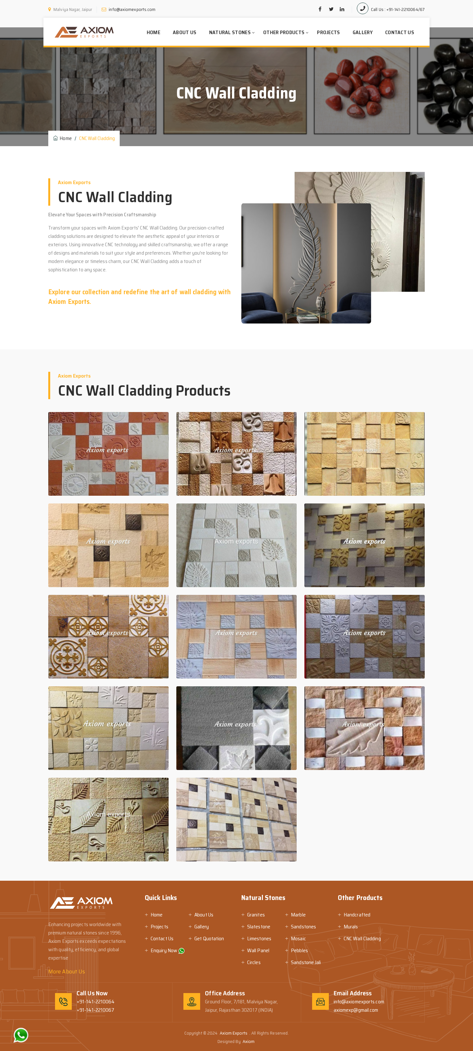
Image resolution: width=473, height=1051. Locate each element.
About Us (184, 32)
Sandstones (303, 927)
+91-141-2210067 (96, 1010)
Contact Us (399, 32)
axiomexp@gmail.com (356, 1010)
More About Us (66, 971)
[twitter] (331, 9)
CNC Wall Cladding (362, 938)
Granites (256, 915)
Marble (298, 915)
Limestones (259, 938)
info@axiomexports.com (359, 1002)
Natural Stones (230, 32)
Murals (351, 927)
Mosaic (298, 938)
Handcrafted (357, 915)
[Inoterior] (84, 32)
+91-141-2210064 (96, 1002)
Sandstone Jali (306, 962)
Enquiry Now (164, 950)
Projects (328, 32)
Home (153, 32)
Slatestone (258, 927)
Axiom (249, 1041)
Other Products (283, 32)
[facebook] (320, 9)
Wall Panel (258, 950)
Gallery (363, 32)
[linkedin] (342, 9)
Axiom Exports (234, 1033)
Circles (254, 962)
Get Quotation (209, 938)
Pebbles (299, 950)
